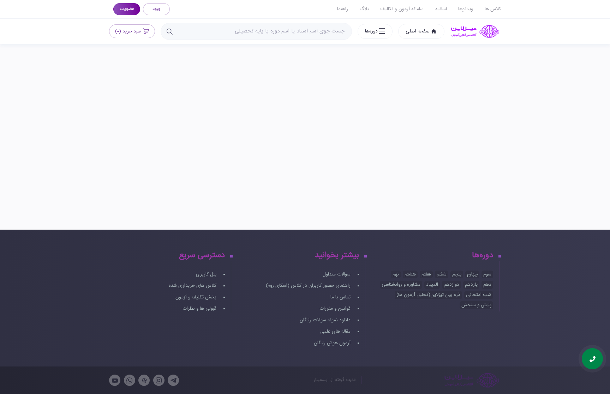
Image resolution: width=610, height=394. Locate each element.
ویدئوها (465, 9)
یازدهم (471, 284)
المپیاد (432, 284)
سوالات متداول (337, 274)
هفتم (426, 274)
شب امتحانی (478, 294)
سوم (487, 274)
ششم (442, 274)
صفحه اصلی (418, 31)
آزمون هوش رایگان (333, 343)
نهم (396, 274)
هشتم (410, 274)
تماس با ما (341, 297)
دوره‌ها (371, 31)
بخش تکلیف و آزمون (196, 297)
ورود (156, 8)
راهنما (342, 9)
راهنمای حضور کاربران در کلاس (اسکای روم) (309, 285)
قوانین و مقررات (335, 308)
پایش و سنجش (476, 305)
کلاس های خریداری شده (193, 285)
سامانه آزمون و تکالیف (402, 9)
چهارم (472, 274)
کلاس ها (493, 9)
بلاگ (364, 9)
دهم (487, 284)
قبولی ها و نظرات (200, 308)
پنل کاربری (207, 274)
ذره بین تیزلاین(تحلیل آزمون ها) (428, 294)
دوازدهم (451, 284)
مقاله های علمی (336, 331)
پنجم (456, 274)
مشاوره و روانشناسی (401, 284)
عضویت (127, 8)
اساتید (441, 9)
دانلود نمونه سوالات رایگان (326, 320)
